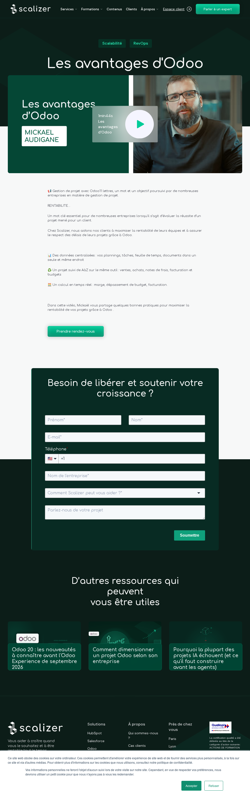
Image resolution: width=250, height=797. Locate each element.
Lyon (172, 746)
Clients (131, 9)
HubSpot (94, 733)
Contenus (114, 9)
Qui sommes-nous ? (143, 735)
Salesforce (95, 741)
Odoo (92, 748)
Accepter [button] (191, 786)
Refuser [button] (213, 786)
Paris (172, 739)
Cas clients (137, 745)
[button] (69, 9)
